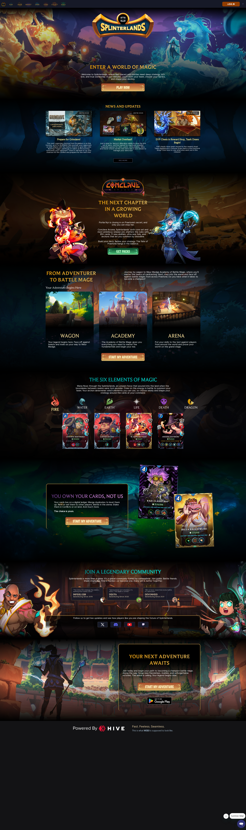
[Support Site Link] (243, 4)
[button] (75, 431)
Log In (230, 4)
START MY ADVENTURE (123, 356)
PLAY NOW (123, 87)
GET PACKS (123, 251)
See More (123, 160)
